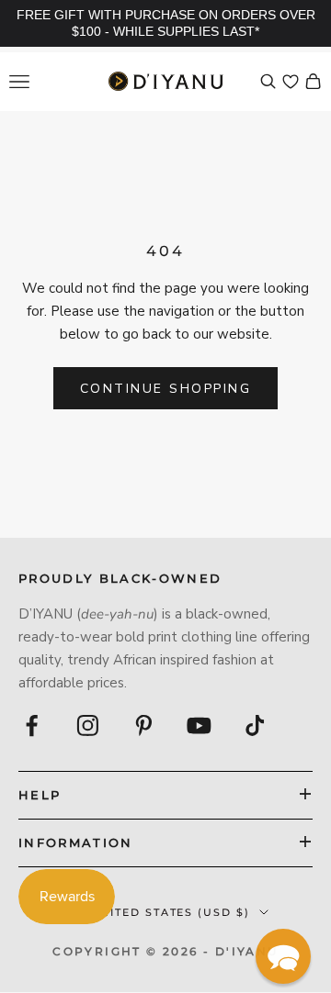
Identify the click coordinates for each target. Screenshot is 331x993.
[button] (283, 956)
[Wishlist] (290, 82)
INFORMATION (75, 842)
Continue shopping (166, 388)
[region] (165, 23)
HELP (39, 794)
